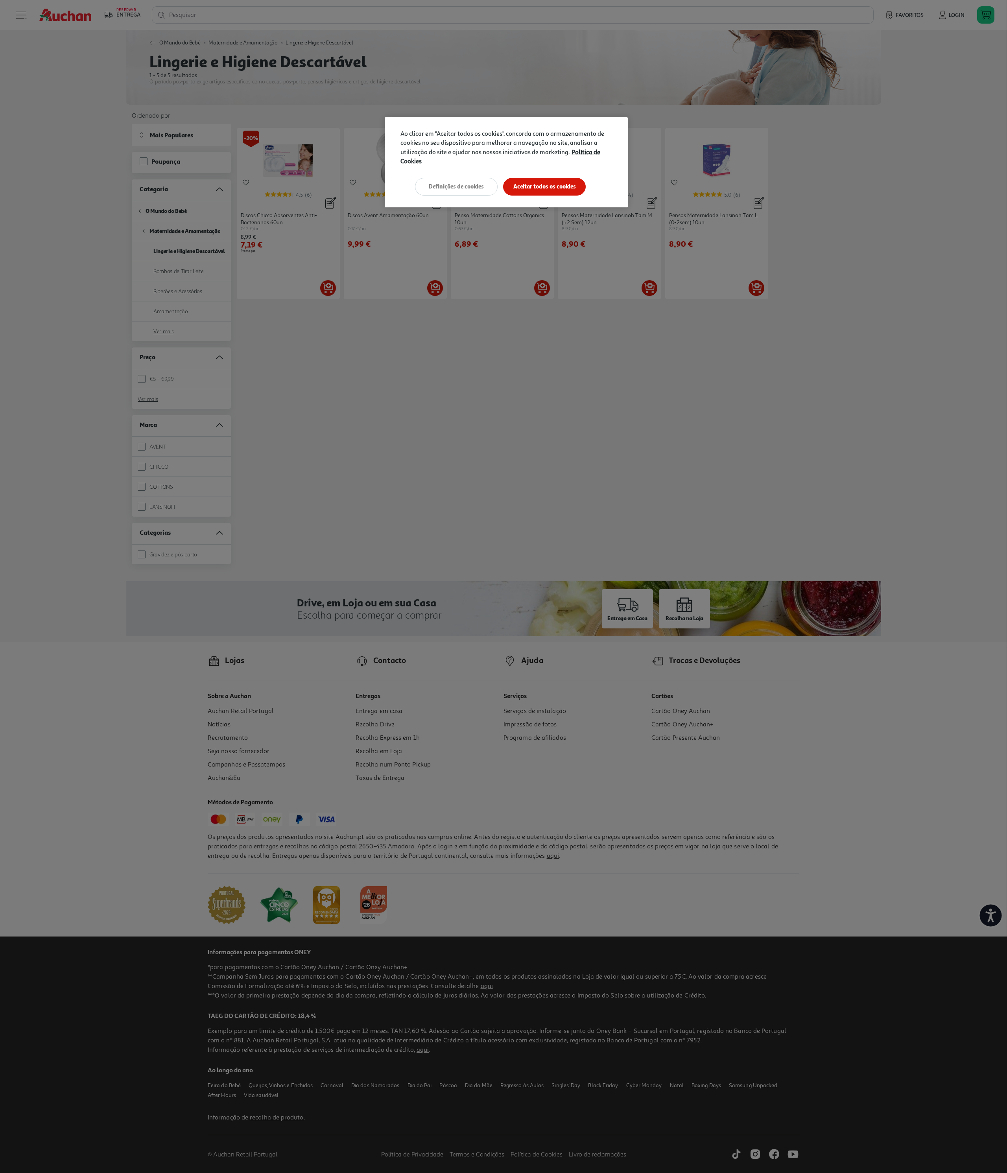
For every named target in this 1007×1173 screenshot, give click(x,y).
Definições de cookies (456, 186)
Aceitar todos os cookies (544, 186)
